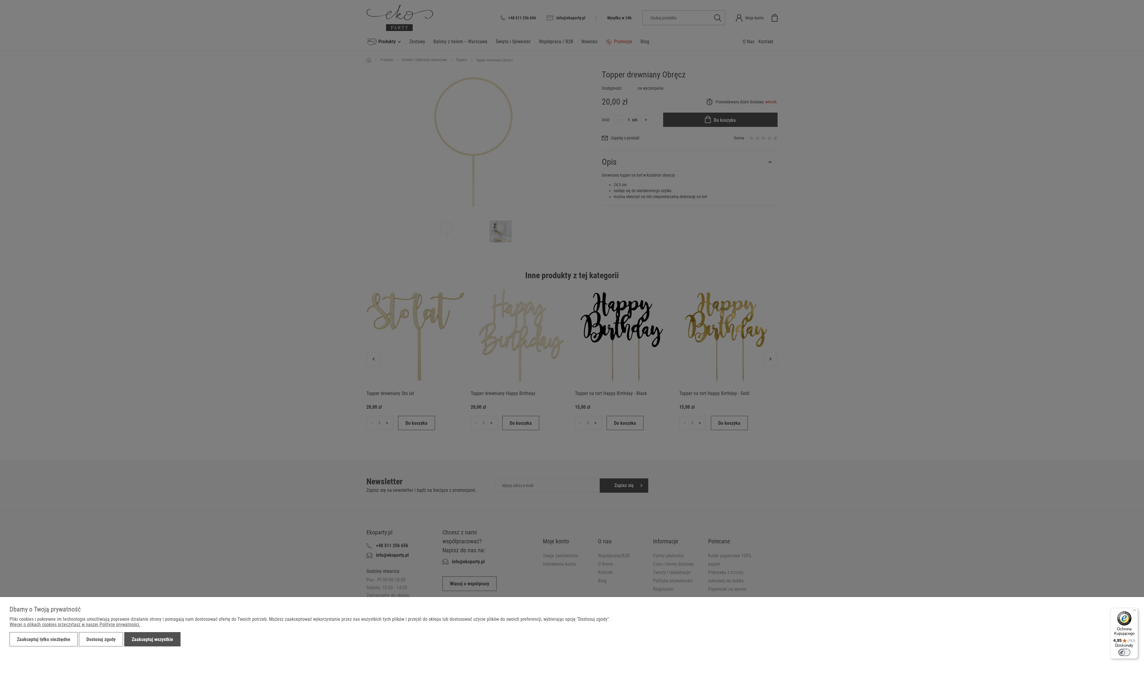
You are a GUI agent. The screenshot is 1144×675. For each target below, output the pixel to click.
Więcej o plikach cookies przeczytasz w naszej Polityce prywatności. (75, 624)
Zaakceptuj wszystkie (152, 639)
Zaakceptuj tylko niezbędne (43, 639)
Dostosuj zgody (101, 639)
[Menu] (1134, 611)
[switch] (1124, 652)
